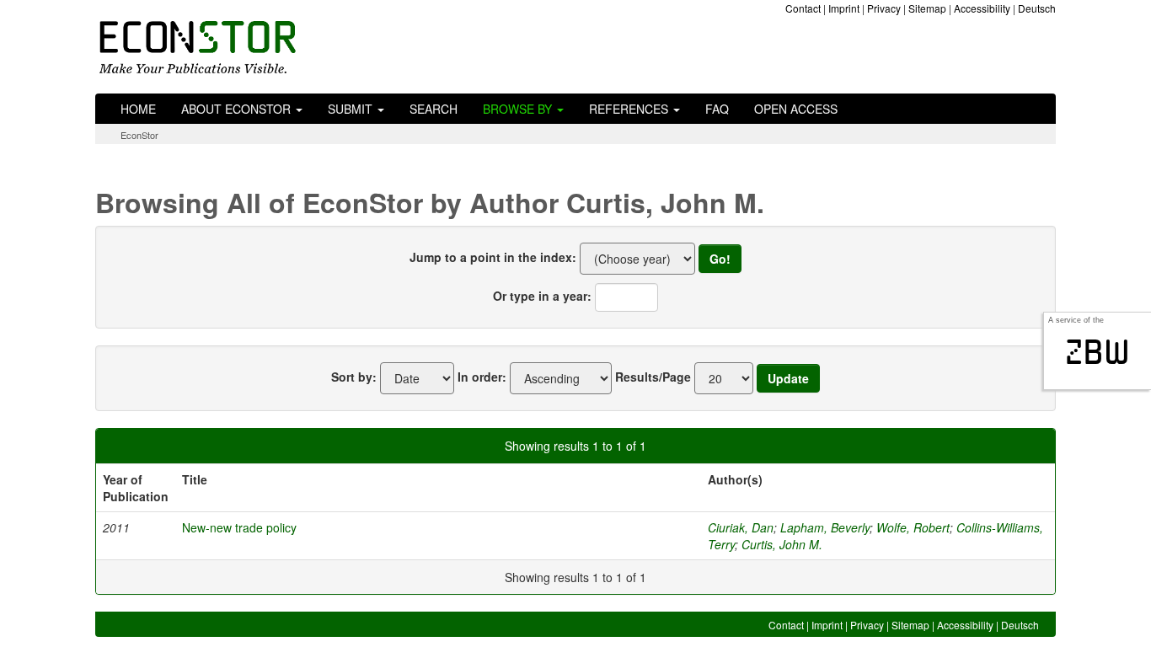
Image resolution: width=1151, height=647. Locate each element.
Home (138, 108)
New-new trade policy (239, 527)
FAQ (717, 108)
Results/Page (653, 376)
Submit (352, 108)
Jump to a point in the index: (493, 257)
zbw (1097, 352)
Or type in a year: (542, 295)
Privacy (884, 8)
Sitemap (927, 8)
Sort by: (354, 376)
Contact (803, 8)
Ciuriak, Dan (741, 527)
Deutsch (1037, 8)
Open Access (796, 108)
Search (434, 108)
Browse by (519, 108)
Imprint (843, 8)
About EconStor (237, 108)
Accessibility (982, 8)
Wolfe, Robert (913, 527)
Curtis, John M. (781, 544)
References (630, 108)
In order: (482, 376)
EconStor (139, 135)
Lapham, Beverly (825, 527)
